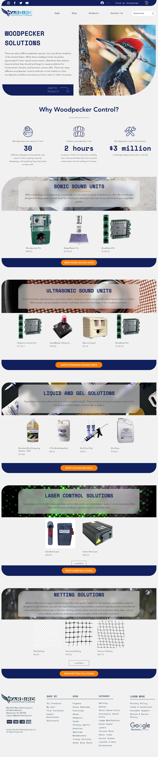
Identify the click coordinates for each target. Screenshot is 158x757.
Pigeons (77, 703)
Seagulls (78, 717)
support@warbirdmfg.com (19, 715)
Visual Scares (107, 738)
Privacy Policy (138, 703)
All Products (54, 703)
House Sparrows (81, 706)
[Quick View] (41, 229)
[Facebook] (15, 3)
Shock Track (105, 734)
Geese (76, 714)
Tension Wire (106, 731)
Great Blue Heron (82, 742)
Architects (53, 720)
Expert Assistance (52, 716)
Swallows (78, 731)
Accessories (105, 745)
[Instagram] (8, 3)
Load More (78, 563)
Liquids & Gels (107, 741)
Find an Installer (127, 3)
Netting (103, 703)
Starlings (78, 710)
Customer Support (140, 710)
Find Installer (55, 710)
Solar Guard (105, 723)
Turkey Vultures (82, 739)
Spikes (102, 706)
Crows (76, 721)
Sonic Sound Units (109, 710)
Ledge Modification (109, 720)
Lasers (102, 727)
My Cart (51, 706)
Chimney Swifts (81, 724)
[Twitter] (21, 3)
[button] (147, 2)
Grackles (78, 728)
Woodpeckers (79, 735)
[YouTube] (27, 3)
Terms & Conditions (141, 706)
